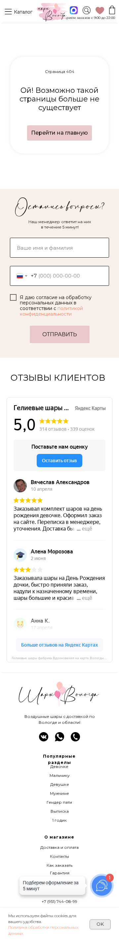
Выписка (60, 811)
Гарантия (59, 872)
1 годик (59, 820)
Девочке (59, 766)
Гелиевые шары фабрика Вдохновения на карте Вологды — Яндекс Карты (62, 658)
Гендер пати (59, 802)
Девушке (59, 784)
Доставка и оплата (59, 847)
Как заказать (59, 865)
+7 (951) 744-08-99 (59, 901)
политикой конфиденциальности (51, 311)
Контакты (59, 856)
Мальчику (60, 775)
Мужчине (59, 793)
